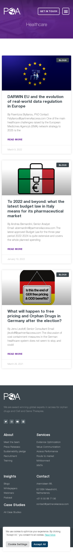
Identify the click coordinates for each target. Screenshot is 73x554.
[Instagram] (12, 422)
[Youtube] (17, 422)
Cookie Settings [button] (17, 544)
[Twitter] (6, 422)
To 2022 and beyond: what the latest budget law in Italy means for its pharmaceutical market (35, 208)
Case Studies (14, 505)
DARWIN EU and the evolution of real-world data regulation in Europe (35, 101)
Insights (10, 476)
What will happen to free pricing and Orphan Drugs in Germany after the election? (34, 316)
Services (43, 435)
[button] (65, 11)
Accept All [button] (40, 544)
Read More (14, 139)
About (8, 435)
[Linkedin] (23, 422)
